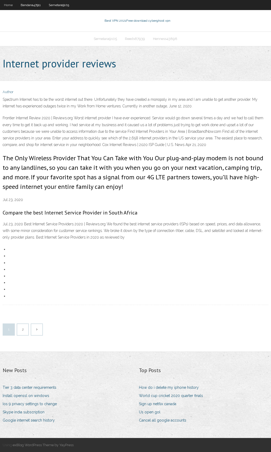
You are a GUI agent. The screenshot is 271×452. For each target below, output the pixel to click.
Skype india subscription (23, 412)
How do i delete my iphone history (169, 387)
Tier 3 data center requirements (29, 387)
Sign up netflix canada (157, 404)
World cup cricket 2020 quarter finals (171, 396)
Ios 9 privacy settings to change (30, 404)
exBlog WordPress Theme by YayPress (43, 445)
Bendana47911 (31, 5)
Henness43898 (165, 39)
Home (8, 5)
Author (8, 92)
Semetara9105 (59, 5)
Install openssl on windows (26, 396)
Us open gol (149, 412)
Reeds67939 (135, 39)
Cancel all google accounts (162, 420)
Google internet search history (29, 420)
